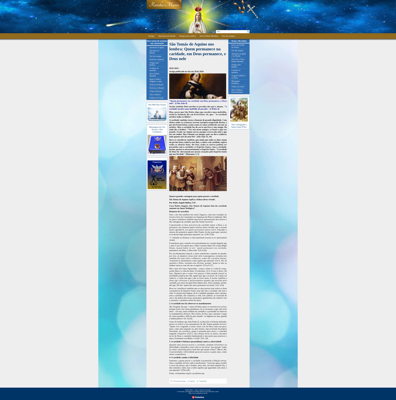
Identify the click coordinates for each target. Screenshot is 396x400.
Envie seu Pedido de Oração (237, 46)
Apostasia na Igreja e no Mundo (238, 55)
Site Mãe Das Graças (157, 104)
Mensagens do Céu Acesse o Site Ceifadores (157, 129)
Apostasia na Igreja (157, 47)
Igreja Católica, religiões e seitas (156, 80)
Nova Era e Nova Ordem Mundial (237, 60)
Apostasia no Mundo (154, 52)
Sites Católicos (155, 94)
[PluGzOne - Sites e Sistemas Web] (198, 397)
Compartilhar (203, 381)
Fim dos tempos (228, 36)
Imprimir (192, 381)
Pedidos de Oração (157, 98)
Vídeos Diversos (156, 91)
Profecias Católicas (157, 59)
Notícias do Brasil (156, 85)
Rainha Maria (164, 5)
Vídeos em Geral (237, 87)
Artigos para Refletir (154, 64)
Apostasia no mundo (166, 36)
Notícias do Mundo (157, 88)
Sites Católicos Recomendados (237, 91)
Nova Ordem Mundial (209, 36)
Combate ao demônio (154, 69)
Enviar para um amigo (179, 381)
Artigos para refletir (187, 36)
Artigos (151, 36)
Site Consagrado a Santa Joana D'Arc (239, 125)
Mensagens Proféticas (235, 82)
